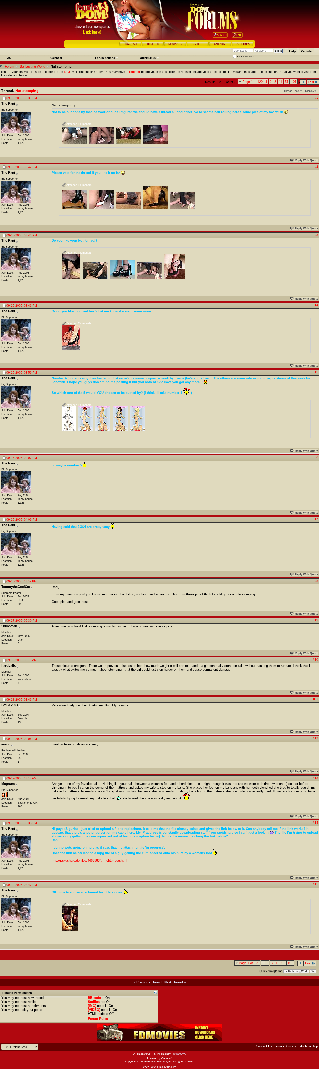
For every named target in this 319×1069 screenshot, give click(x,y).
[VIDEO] (94, 1010)
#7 (316, 519)
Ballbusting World (32, 66)
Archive (305, 1046)
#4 (316, 305)
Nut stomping (27, 91)
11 (280, 82)
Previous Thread (149, 982)
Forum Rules (98, 1019)
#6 (316, 457)
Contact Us (264, 1046)
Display (309, 90)
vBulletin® (166, 1058)
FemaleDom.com (286, 1046)
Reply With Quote (306, 160)
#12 (315, 738)
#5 (316, 372)
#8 (316, 581)
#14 (315, 822)
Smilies (94, 1002)
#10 (315, 659)
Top (313, 971)
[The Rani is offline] (16, 122)
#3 (316, 235)
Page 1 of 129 (252, 82)
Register (307, 51)
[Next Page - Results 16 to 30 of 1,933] (303, 82)
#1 (316, 97)
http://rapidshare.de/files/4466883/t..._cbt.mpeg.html (89, 860)
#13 (315, 778)
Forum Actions (105, 57)
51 (286, 82)
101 (293, 82)
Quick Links (148, 57)
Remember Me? (245, 56)
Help (292, 51)
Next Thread (173, 982)
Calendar (56, 57)
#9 (316, 620)
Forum (9, 66)
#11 (315, 699)
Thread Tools (292, 90)
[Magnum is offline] (4, 794)
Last (311, 82)
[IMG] (92, 1006)
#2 (316, 166)
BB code (94, 998)
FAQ (8, 57)
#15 (315, 884)
